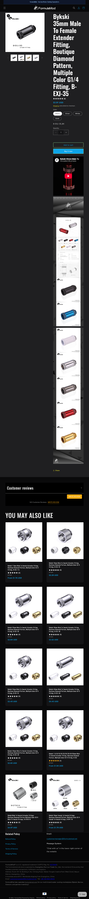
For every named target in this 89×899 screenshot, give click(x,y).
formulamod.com (31, 882)
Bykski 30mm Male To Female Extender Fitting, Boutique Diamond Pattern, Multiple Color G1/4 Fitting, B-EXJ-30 (64, 629)
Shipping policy (75, 897)
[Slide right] (42, 57)
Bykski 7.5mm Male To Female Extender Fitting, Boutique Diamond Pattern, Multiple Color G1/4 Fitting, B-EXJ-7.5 (23, 568)
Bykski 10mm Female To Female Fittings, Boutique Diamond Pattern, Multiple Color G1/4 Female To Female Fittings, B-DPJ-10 (64, 817)
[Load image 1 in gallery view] (14, 58)
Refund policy (40, 897)
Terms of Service (11, 849)
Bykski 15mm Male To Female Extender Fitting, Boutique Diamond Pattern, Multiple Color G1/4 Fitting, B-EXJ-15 (23, 691)
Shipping (56, 106)
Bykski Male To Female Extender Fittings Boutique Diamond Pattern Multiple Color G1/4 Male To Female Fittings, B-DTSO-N (23, 817)
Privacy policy (51, 897)
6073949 (53, 865)
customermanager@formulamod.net (62, 839)
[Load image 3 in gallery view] (28, 58)
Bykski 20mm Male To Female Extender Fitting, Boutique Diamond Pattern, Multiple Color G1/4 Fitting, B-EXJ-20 (23, 753)
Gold (57, 118)
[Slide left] (7, 57)
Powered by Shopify (28, 898)
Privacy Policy (10, 844)
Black (57, 114)
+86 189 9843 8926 (48, 879)
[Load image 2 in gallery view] (21, 58)
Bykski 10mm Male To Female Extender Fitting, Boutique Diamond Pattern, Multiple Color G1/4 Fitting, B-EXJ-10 (64, 565)
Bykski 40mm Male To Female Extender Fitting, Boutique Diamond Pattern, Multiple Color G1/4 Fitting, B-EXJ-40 (64, 691)
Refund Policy (10, 839)
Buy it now (68, 151)
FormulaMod (18, 898)
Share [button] (57, 470)
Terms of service (63, 897)
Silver (67, 114)
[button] (4, 8)
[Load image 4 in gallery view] (36, 58)
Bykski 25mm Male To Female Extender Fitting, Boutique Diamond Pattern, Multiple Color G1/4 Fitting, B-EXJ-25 (23, 629)
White (77, 114)
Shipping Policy (11, 854)
